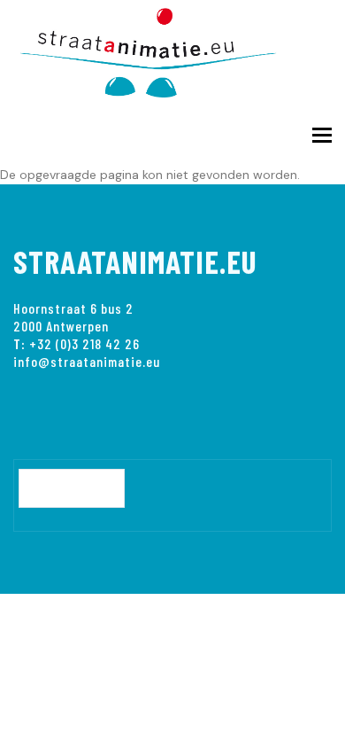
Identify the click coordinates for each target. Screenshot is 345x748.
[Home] (159, 49)
